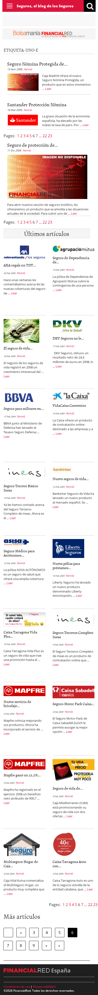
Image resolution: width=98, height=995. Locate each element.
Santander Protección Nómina (36, 104)
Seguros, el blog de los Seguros (45, 6)
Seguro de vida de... (68, 788)
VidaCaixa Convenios (69, 405)
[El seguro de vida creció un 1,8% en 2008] (21, 330)
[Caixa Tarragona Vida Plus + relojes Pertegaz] (24, 619)
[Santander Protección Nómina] (23, 119)
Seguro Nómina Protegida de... (37, 63)
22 (45, 135)
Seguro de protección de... (32, 144)
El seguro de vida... (18, 348)
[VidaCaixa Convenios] (71, 395)
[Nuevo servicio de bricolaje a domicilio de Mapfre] (24, 690)
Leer (48, 89)
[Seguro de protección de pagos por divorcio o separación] (47, 176)
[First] (8, 932)
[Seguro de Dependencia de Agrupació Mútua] (73, 248)
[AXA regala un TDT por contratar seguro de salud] (24, 252)
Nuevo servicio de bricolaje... (17, 704)
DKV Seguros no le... (68, 338)
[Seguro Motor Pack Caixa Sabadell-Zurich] (73, 691)
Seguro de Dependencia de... (71, 260)
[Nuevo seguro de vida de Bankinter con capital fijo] (62, 469)
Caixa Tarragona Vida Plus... (20, 634)
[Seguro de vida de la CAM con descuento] (73, 770)
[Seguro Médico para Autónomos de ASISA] (16, 541)
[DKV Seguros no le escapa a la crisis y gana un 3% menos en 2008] (69, 325)
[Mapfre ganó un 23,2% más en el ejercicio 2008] (24, 763)
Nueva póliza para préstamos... (66, 565)
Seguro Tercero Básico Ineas (21, 488)
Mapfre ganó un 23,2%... (22, 775)
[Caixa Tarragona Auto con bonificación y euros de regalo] (64, 843)
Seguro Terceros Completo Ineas (73, 635)
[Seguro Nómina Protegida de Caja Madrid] (23, 81)
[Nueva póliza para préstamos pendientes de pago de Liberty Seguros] (68, 548)
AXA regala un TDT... (20, 265)
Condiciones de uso (17, 987)
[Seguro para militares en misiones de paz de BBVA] (19, 397)
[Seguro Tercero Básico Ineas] (24, 472)
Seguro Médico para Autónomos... (19, 553)
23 (50, 135)
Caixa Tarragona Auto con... (69, 864)
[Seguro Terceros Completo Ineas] (73, 619)
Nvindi (28, 69)
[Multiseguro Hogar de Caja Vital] (22, 844)
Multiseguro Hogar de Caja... (21, 864)
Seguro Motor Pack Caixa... (73, 704)
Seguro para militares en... (24, 408)
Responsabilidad (44, 987)
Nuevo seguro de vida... (71, 479)
